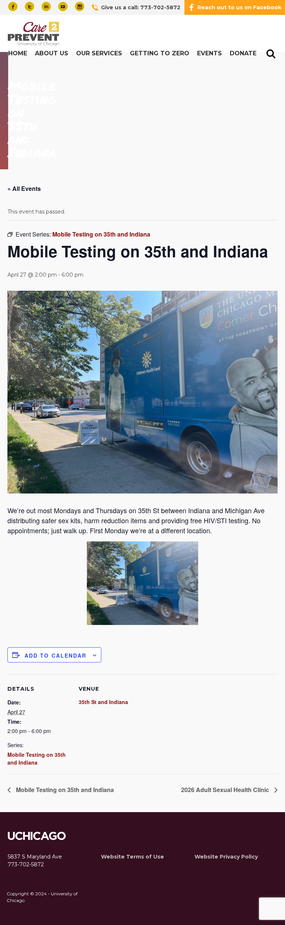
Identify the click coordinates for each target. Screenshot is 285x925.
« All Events (24, 188)
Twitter (29, 6)
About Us (51, 53)
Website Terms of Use (132, 856)
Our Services (99, 53)
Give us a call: (140, 7)
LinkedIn (46, 6)
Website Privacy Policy (226, 856)
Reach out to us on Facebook (239, 7)
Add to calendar (55, 655)
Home (17, 53)
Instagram (79, 6)
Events (209, 53)
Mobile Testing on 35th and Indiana (36, 758)
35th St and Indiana (103, 702)
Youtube (63, 6)
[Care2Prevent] (34, 34)
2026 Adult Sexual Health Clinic (226, 789)
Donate (243, 53)
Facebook (12, 6)
